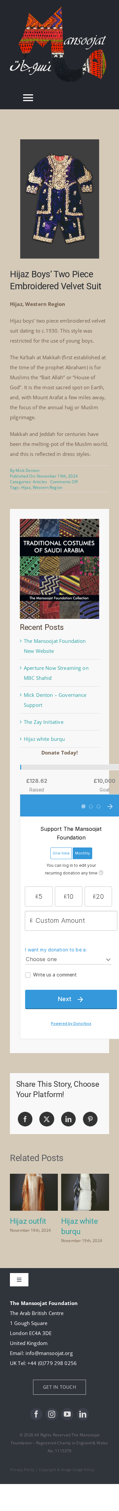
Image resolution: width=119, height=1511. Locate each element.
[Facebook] (25, 1119)
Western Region (47, 487)
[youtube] (67, 1414)
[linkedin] (83, 1414)
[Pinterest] (90, 1119)
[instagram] (52, 1414)
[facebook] (36, 1414)
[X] (47, 1119)
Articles (40, 482)
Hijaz (26, 487)
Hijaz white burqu (44, 739)
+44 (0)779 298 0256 (52, 1363)
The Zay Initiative (43, 722)
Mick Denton (27, 470)
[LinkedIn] (68, 1119)
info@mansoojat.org (49, 1353)
